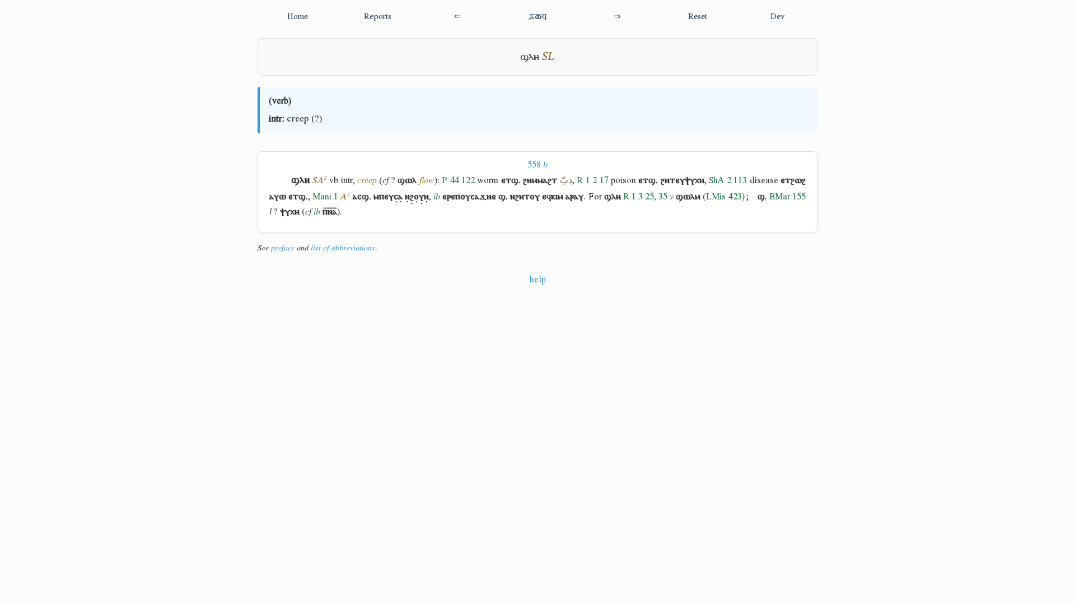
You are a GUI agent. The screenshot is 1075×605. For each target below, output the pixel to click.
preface (283, 247)
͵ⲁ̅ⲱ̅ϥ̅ (537, 16)
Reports (377, 16)
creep (298, 118)
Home (297, 16)
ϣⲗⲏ (529, 56)
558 (537, 164)
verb (280, 100)
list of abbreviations (343, 247)
